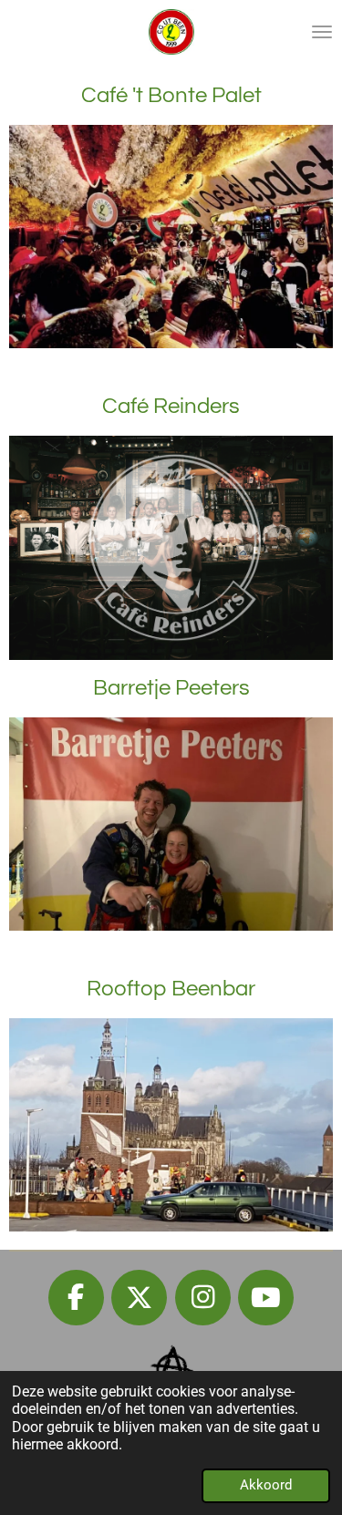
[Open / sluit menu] (322, 32)
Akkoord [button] (266, 1485)
